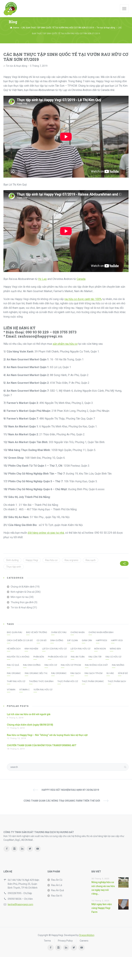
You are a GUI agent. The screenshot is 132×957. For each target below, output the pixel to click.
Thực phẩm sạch (117, 681)
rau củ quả (13, 665)
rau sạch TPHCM (93, 673)
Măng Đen (115, 649)
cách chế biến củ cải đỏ (20, 640)
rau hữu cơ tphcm (71, 665)
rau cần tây (95, 657)
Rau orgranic (71, 560)
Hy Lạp (42, 279)
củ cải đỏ (41, 640)
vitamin (11, 689)
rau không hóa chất (96, 665)
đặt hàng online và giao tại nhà (46, 532)
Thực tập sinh (13, 566)
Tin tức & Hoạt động (16, 65)
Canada (81, 279)
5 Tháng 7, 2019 (38, 65)
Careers (84, 940)
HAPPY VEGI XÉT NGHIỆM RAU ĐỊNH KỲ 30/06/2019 (70, 790)
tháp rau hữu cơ (16, 681)
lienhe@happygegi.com (20, 904)
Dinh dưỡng (12, 560)
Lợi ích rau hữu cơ (80, 649)
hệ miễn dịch (14, 649)
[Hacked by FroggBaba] (10, 8)
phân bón (38, 657)
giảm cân (87, 640)
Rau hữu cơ (51, 560)
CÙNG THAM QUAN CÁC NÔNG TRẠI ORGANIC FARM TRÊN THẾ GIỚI (62, 800)
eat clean (72, 640)
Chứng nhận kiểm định (101, 632)
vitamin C (24, 689)
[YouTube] (37, 849)
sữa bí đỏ (123, 673)
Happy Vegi (32, 560)
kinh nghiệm (31, 649)
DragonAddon (86, 935)
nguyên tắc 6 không (18, 657)
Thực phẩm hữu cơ (67, 681)
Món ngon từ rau (20, 597)
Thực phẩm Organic (93, 681)
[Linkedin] (22, 849)
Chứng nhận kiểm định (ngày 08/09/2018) (30, 724)
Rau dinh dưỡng (32, 665)
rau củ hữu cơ (113, 657)
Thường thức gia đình (22, 602)
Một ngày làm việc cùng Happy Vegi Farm (101, 908)
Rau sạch (91, 560)
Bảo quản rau (14, 632)
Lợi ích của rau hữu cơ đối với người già (28, 714)
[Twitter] (30, 849)
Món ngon (100, 649)
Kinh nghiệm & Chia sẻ (22, 591)
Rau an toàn (78, 657)
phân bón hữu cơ (57, 657)
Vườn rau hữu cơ (43, 689)
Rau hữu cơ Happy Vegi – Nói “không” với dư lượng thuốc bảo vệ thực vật (47, 735)
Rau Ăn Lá (56, 885)
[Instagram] (14, 849)
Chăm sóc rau (59, 632)
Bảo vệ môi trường (36, 632)
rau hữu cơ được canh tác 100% (83, 299)
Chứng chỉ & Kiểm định (23, 586)
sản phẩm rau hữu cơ (65, 343)
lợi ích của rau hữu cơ (54, 649)
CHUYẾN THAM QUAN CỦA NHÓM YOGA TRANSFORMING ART (41, 745)
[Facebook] (6, 849)
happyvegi (101, 640)
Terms (47, 940)
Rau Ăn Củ (56, 879)
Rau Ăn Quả (57, 890)
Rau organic (14, 673)
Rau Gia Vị (56, 895)
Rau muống (118, 665)
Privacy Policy (65, 940)
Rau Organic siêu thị (36, 673)
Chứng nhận (77, 632)
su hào (110, 673)
